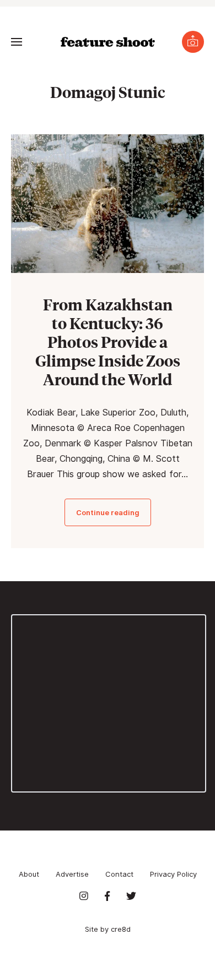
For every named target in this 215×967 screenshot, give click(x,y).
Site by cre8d (108, 929)
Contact (119, 874)
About (29, 874)
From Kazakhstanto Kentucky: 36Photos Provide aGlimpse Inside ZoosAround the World (107, 341)
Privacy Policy (173, 874)
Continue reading (107, 512)
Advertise (72, 874)
